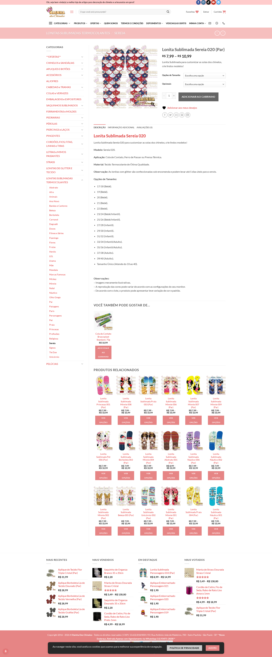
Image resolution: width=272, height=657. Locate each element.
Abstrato (53, 187)
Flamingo (53, 238)
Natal (52, 288)
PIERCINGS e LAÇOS (57, 129)
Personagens (55, 315)
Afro (51, 192)
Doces (52, 228)
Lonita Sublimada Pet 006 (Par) (103, 457)
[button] (72, 12)
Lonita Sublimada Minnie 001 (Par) (171, 513)
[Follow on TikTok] (208, 2)
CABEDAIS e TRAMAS (58, 87)
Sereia (119, 33)
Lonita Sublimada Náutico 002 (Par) (216, 458)
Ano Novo (54, 201)
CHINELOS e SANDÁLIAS (60, 62)
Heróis (52, 251)
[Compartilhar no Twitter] (170, 115)
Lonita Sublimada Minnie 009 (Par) (216, 403)
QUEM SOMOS (111, 23)
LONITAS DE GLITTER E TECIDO (59, 170)
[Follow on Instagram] (203, 2)
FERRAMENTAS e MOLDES (61, 111)
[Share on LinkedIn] (187, 115)
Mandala (53, 270)
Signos (52, 347)
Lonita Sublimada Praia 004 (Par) (193, 512)
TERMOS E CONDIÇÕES (132, 23)
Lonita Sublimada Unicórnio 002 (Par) (148, 513)
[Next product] (217, 33)
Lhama (52, 260)
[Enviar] (168, 11)
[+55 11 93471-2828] (224, 23)
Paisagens (54, 306)
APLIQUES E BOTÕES (58, 68)
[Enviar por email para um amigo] (176, 115)
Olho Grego (55, 297)
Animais (53, 196)
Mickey (52, 279)
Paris (51, 311)
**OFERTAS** (53, 56)
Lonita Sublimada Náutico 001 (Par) (216, 513)
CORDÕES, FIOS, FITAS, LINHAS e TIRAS (59, 143)
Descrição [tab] (100, 127)
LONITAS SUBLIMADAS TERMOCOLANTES (78, 33)
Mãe (51, 265)
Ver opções (103, 420)
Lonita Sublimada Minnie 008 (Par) (125, 403)
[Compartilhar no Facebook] (164, 115)
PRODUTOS (79, 23)
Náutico (53, 292)
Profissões (54, 334)
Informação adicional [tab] (121, 127)
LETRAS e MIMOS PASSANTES (56, 154)
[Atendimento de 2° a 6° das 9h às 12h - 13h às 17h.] (217, 23)
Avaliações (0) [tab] (145, 127)
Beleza (52, 210)
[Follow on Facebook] (198, 2)
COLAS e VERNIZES (57, 93)
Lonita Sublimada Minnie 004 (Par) (148, 458)
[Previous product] (222, 33)
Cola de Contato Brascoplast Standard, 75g (103, 336)
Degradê (53, 224)
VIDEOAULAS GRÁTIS (176, 23)
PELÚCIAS (52, 363)
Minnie (52, 283)
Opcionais (166, 84)
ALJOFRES (52, 81)
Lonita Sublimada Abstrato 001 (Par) (170, 458)
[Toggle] (82, 57)
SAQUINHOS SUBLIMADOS (62, 105)
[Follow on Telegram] (218, 2)
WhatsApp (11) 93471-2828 (159, 638)
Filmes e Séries (56, 233)
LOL (51, 256)
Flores (52, 242)
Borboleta (54, 215)
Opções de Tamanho (171, 75)
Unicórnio (54, 357)
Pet (51, 320)
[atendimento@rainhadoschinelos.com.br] (210, 23)
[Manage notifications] (5, 651)
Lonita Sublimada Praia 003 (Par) (148, 401)
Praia (51, 324)
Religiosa (53, 338)
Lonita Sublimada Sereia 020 (120, 135)
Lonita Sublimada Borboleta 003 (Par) (126, 458)
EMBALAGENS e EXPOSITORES (63, 99)
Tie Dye (53, 352)
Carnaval (53, 219)
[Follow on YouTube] (213, 2)
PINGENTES (53, 135)
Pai (50, 302)
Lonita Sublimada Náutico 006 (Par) (193, 458)
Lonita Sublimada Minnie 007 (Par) (193, 403)
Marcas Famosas (57, 274)
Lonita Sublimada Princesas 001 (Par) (103, 403)
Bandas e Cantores (58, 205)
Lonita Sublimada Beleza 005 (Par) (126, 512)
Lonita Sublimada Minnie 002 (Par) (103, 513)
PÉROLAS (51, 123)
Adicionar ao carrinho (198, 96)
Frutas (52, 247)
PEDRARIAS (53, 117)
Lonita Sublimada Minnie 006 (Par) (171, 403)
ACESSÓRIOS (53, 74)
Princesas (54, 329)
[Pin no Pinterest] (181, 115)
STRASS (50, 162)
